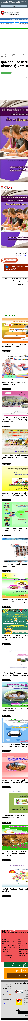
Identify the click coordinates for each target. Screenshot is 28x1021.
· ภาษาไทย (20, 948)
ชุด (19, 281)
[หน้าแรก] (3, 23)
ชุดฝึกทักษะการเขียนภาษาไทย (8, 281)
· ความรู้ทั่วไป (21, 939)
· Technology (5, 939)
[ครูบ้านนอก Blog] (17, 23)
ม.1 (17, 281)
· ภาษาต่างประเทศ (22, 946)
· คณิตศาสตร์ (21, 941)
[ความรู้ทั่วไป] (3, 25)
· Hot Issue (5, 954)
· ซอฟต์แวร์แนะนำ (6, 950)
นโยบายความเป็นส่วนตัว (6, 4)
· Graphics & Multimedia (9, 946)
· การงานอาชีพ (21, 956)
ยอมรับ (14, 6)
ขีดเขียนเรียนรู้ (24, 281)
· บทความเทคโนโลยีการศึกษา (9, 941)
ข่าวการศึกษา (4, 55)
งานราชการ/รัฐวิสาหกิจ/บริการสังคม (12, 56)
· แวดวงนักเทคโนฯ (6, 960)
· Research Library (7, 956)
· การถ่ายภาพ (5, 952)
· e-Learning (5, 943)
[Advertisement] (14, 911)
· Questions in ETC (7, 958)
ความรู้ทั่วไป (13, 55)
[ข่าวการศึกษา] (10, 23)
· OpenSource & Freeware (9, 948)
